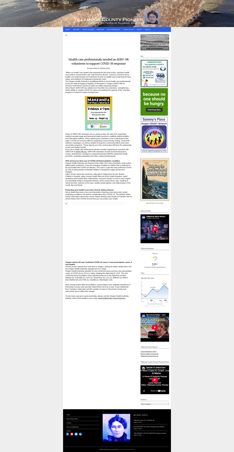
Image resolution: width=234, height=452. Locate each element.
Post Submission (113, 29)
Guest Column (88, 29)
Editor (108, 68)
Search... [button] (148, 29)
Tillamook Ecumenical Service (149, 356)
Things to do (128, 29)
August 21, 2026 (137, 422)
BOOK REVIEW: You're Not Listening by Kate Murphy (149, 426)
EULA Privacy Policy (72, 419)
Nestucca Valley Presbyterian (149, 354)
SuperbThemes (130, 449)
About (139, 29)
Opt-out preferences (73, 427)
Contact (69, 423)
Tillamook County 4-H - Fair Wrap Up (144, 420)
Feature (76, 29)
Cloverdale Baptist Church (148, 351)
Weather (100, 29)
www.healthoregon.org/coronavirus (111, 298)
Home (67, 29)
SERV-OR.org (81, 152)
